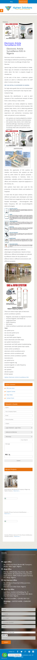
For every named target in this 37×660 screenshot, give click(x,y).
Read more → (17, 491)
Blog (11, 1)
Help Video (9, 395)
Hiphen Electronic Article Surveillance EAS (16, 377)
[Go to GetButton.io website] (4, 658)
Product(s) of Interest (7, 630)
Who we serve (10, 388)
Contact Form (10, 398)
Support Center (10, 391)
